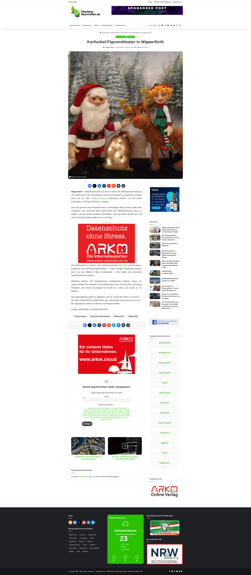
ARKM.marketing (106, 222)
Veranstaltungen (107, 25)
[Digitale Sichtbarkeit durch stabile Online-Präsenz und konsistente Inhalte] (155, 230)
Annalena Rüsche (109, 47)
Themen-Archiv (75, 25)
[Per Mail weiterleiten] (118, 186)
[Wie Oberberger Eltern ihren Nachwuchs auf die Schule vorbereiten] (155, 237)
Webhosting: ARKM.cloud (135, 571)
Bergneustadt (72, 535)
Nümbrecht (82, 541)
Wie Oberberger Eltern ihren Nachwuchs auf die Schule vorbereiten (170, 238)
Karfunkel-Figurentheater (100, 316)
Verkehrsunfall (83, 548)
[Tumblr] (104, 186)
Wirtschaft (85, 551)
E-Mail (106, 396)
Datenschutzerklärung (162, 2)
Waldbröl (71, 551)
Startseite (105, 33)
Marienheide (72, 541)
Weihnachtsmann (99, 198)
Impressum (177, 2)
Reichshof (92, 545)
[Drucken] (123, 186)
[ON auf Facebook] (164, 325)
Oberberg (89, 541)
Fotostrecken (87, 25)
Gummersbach (73, 538)
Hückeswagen (83, 538)
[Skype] (114, 325)
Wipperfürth (114, 33)
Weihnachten (119, 316)
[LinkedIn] (99, 186)
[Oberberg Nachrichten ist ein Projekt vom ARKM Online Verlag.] (164, 498)
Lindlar (92, 538)
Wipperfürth (133, 316)
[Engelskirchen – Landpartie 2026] (155, 273)
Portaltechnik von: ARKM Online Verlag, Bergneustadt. (111, 571)
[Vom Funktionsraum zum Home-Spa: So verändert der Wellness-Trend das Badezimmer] (155, 304)
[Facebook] (90, 186)
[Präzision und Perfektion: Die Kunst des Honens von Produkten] (155, 296)
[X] (94, 186)
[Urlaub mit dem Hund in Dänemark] (155, 245)
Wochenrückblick (107, 405)
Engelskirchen (92, 535)
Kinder (125, 265)
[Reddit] (114, 186)
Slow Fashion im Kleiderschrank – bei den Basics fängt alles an (170, 288)
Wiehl (78, 551)
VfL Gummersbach (95, 548)
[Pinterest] (109, 186)
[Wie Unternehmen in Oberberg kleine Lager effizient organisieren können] (155, 253)
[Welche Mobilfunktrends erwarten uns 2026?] (155, 280)
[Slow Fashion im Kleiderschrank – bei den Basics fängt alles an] (155, 288)
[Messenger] (118, 325)
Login (150, 2)
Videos (96, 25)
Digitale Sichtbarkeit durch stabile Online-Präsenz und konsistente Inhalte (171, 230)
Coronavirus (82, 535)
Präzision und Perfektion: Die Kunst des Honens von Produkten (171, 296)
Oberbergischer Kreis (75, 545)
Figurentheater (80, 316)
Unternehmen (73, 548)
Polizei (85, 545)
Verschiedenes (120, 25)
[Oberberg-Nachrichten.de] (85, 11)
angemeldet (83, 477)
